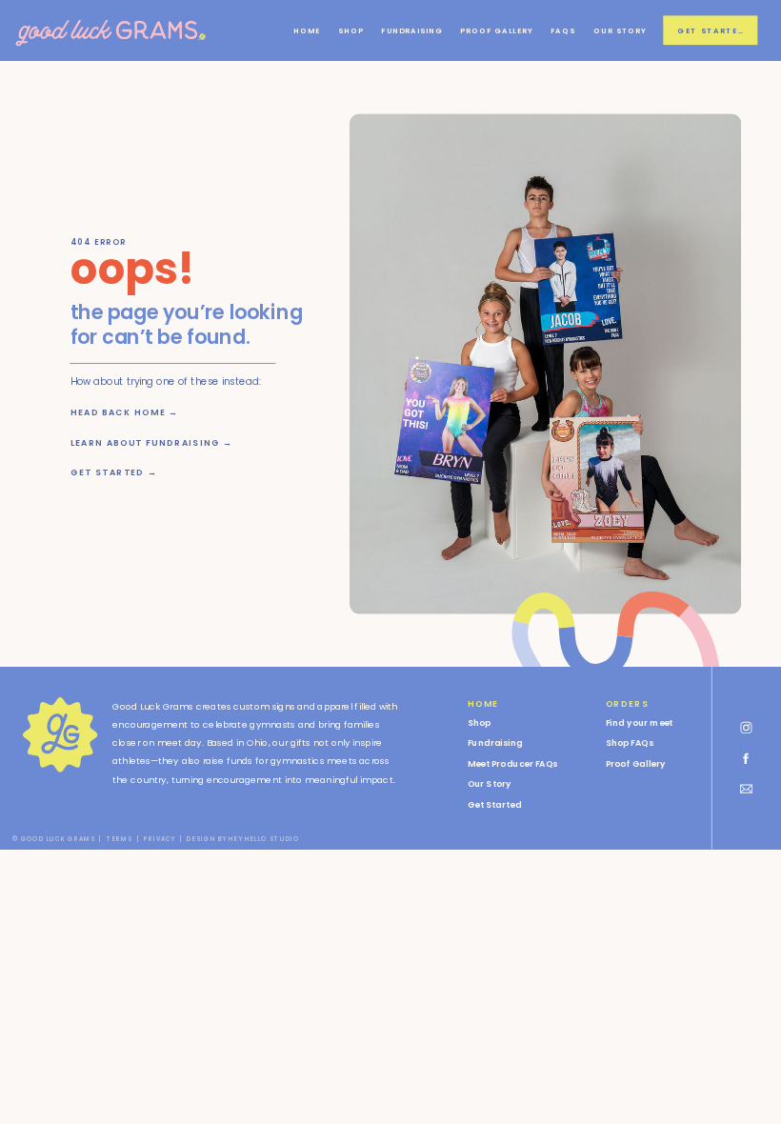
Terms (119, 839)
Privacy (159, 839)
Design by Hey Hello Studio (243, 839)
